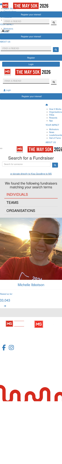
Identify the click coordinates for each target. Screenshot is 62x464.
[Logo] (31, 5)
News (51, 132)
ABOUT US (51, 142)
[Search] (56, 49)
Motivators (54, 129)
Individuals (17, 194)
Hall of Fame (55, 137)
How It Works (55, 109)
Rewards (53, 117)
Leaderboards (55, 135)
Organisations (55, 111)
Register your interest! (31, 14)
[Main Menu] (1, 148)
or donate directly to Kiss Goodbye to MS (31, 173)
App (51, 120)
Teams (12, 202)
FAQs (51, 114)
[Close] (61, 148)
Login (31, 64)
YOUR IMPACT (52, 124)
